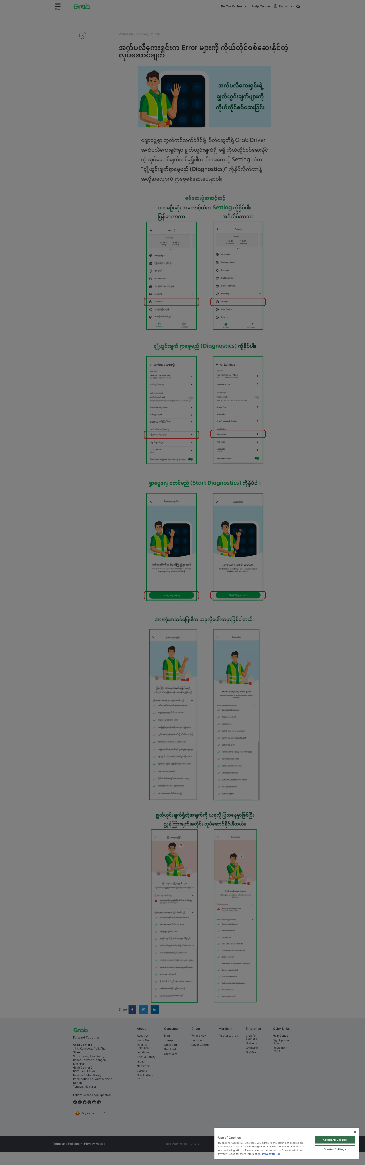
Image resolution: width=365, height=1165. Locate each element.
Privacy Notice (271, 1153)
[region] (286, 1143)
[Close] (355, 1132)
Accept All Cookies (335, 1139)
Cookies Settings (335, 1149)
